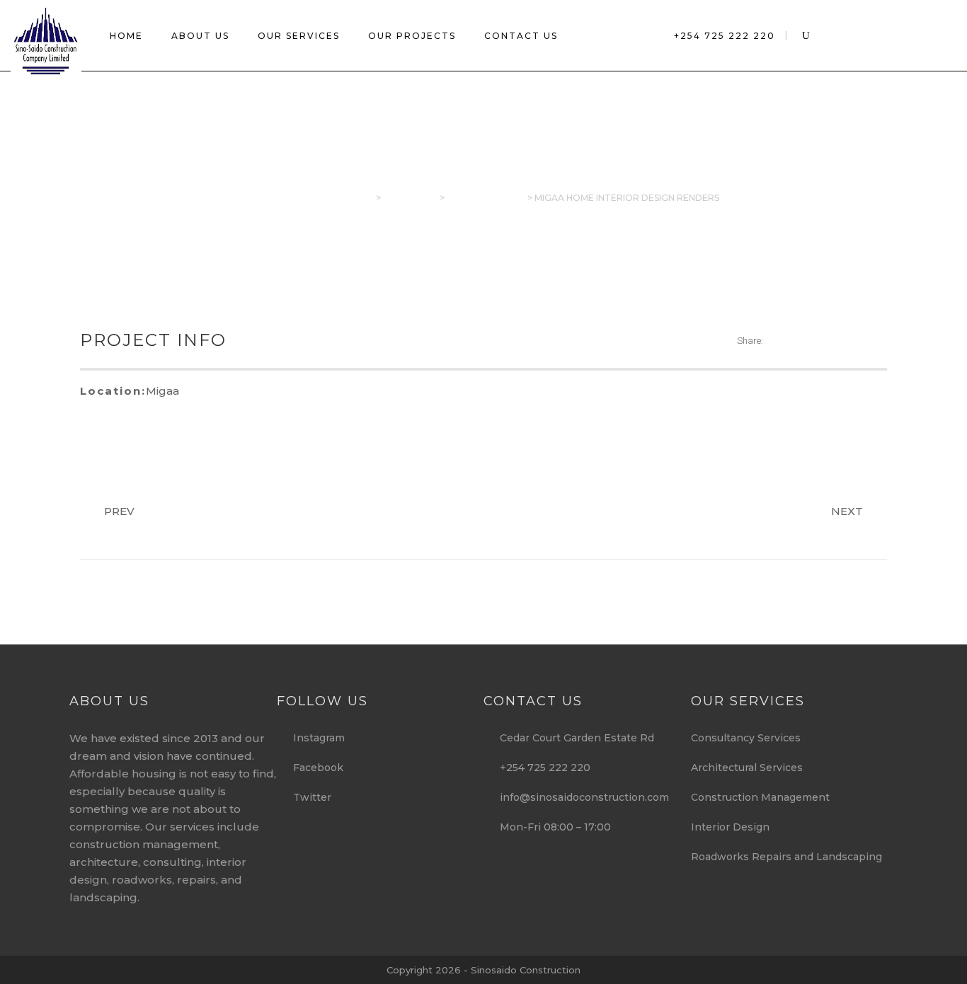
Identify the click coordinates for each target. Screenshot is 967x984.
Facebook (314, 767)
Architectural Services (747, 767)
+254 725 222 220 (724, 35)
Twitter (308, 797)
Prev (119, 511)
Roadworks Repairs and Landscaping (786, 856)
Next (847, 511)
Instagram (315, 737)
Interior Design (730, 827)
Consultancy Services (746, 737)
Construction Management (760, 797)
